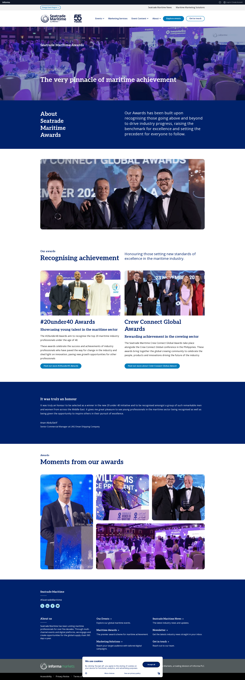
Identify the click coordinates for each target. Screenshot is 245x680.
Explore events (173, 18)
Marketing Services (117, 18)
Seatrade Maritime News (160, 7)
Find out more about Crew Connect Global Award (152, 366)
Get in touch (195, 18)
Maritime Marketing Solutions (190, 7)
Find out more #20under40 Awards (61, 366)
